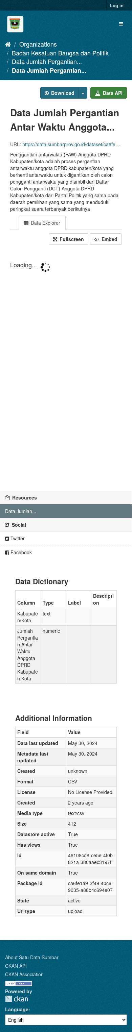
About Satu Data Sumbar (32, 957)
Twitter (17, 538)
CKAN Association (24, 974)
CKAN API (16, 965)
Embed (108, 239)
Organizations (38, 43)
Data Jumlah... (20, 511)
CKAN (16, 998)
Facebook (20, 552)
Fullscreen (71, 239)
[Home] (8, 43)
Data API (112, 92)
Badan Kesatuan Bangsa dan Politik (60, 52)
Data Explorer (44, 222)
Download (62, 92)
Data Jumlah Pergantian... (47, 61)
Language (16, 1009)
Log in (117, 5)
